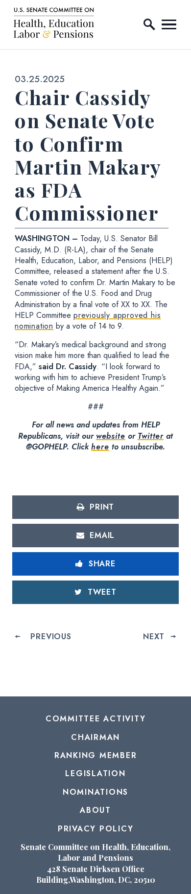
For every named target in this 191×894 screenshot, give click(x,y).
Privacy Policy (96, 828)
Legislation (95, 773)
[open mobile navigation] (169, 24)
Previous (50, 636)
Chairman (95, 737)
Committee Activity (96, 718)
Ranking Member (95, 755)
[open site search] (149, 24)
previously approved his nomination (88, 321)
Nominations (95, 792)
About (95, 810)
